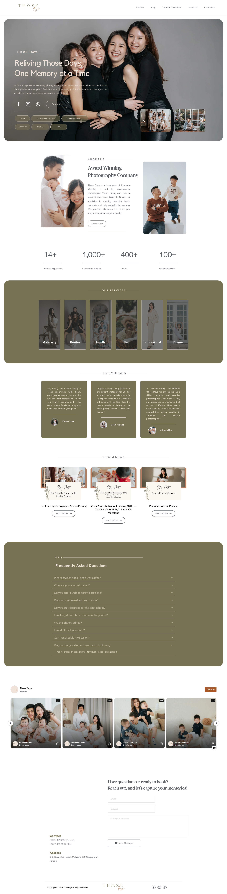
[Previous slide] (144, 120)
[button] (113, 577)
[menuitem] (140, 7)
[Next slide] (202, 120)
